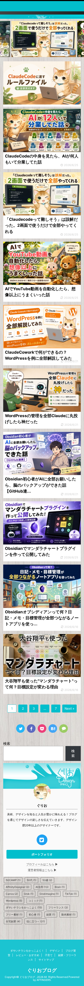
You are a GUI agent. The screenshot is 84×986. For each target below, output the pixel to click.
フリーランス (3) (58, 907)
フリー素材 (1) (14, 914)
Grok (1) (28, 893)
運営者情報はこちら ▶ (42, 870)
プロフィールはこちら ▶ (42, 864)
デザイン (55, 950)
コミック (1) (35, 900)
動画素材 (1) (68, 914)
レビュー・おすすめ (27, 955)
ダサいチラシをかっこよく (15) (24, 907)
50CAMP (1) (13, 880)
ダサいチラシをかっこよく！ (27, 950)
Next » (69, 708)
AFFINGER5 (44, 980)
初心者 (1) (34, 914)
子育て (49, 955)
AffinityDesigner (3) (17, 887)
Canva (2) (12, 893)
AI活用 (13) (42, 887)
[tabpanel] (44, 39)
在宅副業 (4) (13, 921)
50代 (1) (31, 880)
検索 (6, 743)
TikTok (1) (71, 893)
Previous (6, 39)
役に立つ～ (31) (35, 921)
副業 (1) (50, 914)
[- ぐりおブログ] (52, 728)
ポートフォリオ (42, 854)
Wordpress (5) (14, 900)
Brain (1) (60, 887)
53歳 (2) (47, 880)
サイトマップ (46, 959)
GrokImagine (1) (49, 893)
